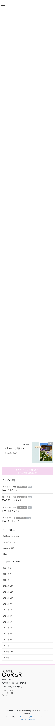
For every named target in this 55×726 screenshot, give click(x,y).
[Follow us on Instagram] (11, 693)
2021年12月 (8, 592)
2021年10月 (8, 598)
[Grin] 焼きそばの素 (10, 510)
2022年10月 (8, 586)
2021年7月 (8, 610)
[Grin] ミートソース (10, 521)
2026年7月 (8, 574)
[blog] (42, 452)
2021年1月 (8, 645)
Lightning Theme (34, 717)
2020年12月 (8, 651)
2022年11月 (8, 580)
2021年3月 (8, 634)
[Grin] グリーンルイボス (12, 500)
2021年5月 (8, 622)
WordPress (20, 717)
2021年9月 (8, 604)
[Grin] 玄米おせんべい (11, 490)
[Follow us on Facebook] (5, 693)
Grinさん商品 (22, 486)
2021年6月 (8, 616)
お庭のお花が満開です (14, 448)
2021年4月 (8, 628)
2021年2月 (8, 640)
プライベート (9, 542)
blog (29, 486)
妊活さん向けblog (11, 536)
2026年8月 (8, 568)
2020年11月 (8, 657)
